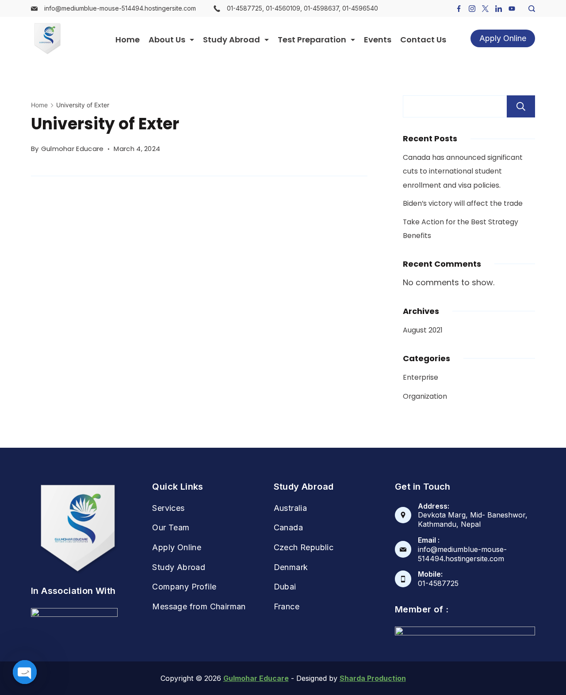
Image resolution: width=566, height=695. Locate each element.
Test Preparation (312, 39)
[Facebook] (458, 8)
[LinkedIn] (498, 8)
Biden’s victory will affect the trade (463, 203)
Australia (290, 508)
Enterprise (420, 377)
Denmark (291, 567)
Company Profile (184, 586)
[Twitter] (485, 8)
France (286, 606)
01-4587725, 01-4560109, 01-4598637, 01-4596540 (302, 8)
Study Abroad (231, 39)
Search (521, 106)
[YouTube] (512, 8)
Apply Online (502, 38)
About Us (167, 39)
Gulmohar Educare (256, 678)
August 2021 (423, 330)
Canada (288, 527)
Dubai (285, 586)
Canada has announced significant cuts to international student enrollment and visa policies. (463, 171)
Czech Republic (304, 547)
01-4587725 (438, 583)
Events (377, 39)
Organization (425, 396)
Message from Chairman (198, 606)
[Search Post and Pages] (528, 8)
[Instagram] (472, 8)
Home (127, 39)
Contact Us (423, 39)
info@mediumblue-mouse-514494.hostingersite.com (120, 8)
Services (168, 508)
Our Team (170, 527)
